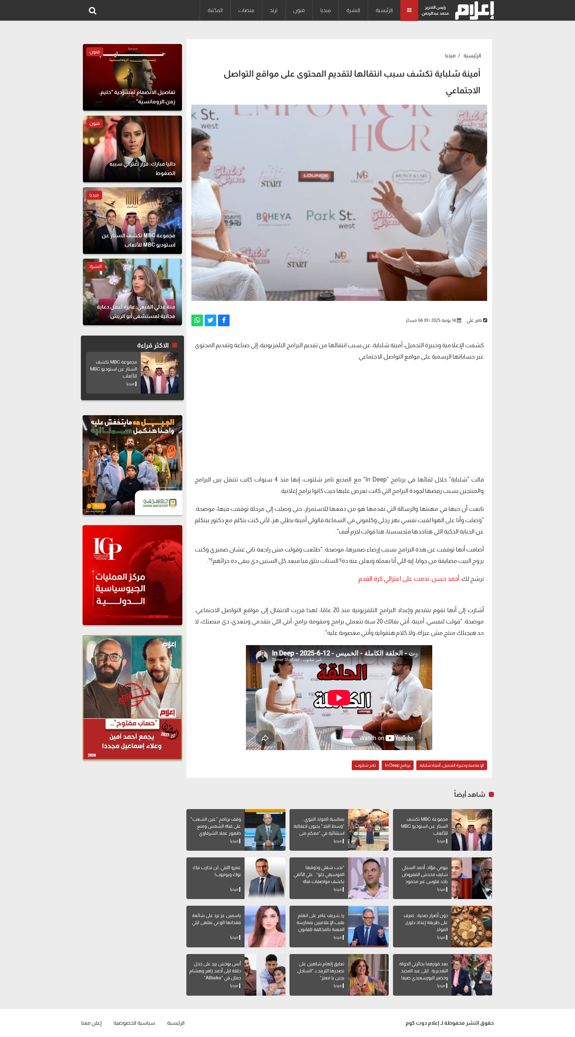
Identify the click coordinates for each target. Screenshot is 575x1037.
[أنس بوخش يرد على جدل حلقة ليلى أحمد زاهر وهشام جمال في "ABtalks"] (265, 975)
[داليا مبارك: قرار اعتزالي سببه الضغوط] (132, 149)
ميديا (325, 10)
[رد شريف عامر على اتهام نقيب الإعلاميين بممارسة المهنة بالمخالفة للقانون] (368, 926)
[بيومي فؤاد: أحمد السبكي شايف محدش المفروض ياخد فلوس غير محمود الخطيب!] (472, 878)
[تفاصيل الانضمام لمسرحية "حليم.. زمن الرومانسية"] (132, 77)
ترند (274, 10)
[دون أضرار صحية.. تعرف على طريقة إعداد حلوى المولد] (472, 926)
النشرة (353, 10)
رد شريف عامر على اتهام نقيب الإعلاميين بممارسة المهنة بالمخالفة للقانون (320, 922)
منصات (246, 10)
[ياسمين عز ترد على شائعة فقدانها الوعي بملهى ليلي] (265, 926)
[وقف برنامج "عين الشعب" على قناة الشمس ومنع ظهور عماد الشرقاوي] (265, 830)
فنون (299, 10)
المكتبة (215, 10)
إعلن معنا (91, 1023)
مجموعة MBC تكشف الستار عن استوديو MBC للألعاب (424, 826)
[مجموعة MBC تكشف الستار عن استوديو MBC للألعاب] (472, 830)
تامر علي (474, 320)
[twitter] (210, 320)
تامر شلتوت (365, 765)
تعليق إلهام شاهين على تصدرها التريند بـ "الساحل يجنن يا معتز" (320, 970)
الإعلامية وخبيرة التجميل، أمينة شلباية (452, 765)
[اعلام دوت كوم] (473, 10)
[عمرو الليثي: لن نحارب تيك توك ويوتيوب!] (265, 878)
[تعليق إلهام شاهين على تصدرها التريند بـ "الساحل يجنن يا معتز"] (368, 975)
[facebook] (224, 320)
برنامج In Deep (397, 765)
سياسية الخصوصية (134, 1023)
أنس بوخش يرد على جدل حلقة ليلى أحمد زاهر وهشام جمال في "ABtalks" (215, 970)
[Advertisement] (339, 414)
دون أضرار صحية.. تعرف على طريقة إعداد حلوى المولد (426, 922)
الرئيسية (384, 10)
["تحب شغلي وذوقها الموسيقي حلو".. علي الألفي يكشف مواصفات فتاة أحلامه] (368, 878)
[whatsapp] (197, 320)
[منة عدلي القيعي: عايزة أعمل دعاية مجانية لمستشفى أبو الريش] (132, 292)
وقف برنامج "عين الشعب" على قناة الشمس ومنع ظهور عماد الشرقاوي (216, 826)
